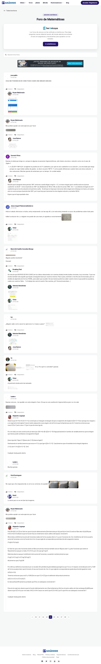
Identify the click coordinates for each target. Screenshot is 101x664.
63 (47, 617)
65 (54, 617)
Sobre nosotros (26, 654)
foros (31, 3)
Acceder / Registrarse (90, 3)
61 (39, 617)
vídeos (22, 3)
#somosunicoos (56, 3)
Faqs (57, 657)
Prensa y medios (50, 654)
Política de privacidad (48, 657)
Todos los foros (10, 10)
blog (67, 3)
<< (32, 617)
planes (38, 3)
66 (57, 617)
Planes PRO (40, 654)
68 (65, 617)
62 (43, 617)
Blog (34, 654)
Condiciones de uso (73, 654)
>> (68, 617)
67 (61, 617)
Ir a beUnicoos (50, 44)
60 (36, 617)
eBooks (45, 3)
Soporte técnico (61, 654)
